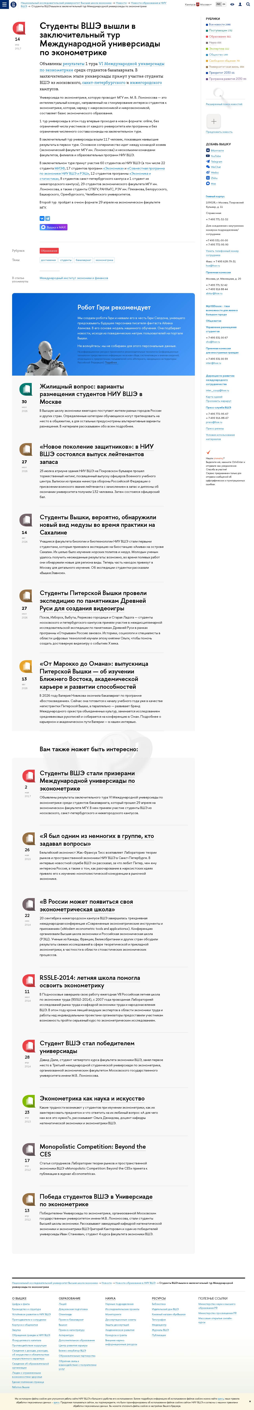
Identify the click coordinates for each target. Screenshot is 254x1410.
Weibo (215, 172)
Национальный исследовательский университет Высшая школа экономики (55, 1283)
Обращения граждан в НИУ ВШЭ (31, 1335)
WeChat (216, 167)
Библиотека (158, 1304)
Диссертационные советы (120, 1319)
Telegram (216, 161)
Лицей (62, 1304)
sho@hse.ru (213, 341)
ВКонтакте (217, 150)
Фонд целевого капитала (26, 1340)
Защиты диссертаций (117, 1324)
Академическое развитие (120, 1330)
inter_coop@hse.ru (217, 390)
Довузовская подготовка (73, 1309)
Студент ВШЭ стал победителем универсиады (87, 1047)
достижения (48, 260)
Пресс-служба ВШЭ (218, 407)
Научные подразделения (119, 1304)
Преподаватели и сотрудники (29, 1319)
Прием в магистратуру (72, 1330)
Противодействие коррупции (29, 1345)
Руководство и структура (26, 1309)
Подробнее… (112, 362)
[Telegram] (47, 218)
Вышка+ (63, 1324)
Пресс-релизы (215, 428)
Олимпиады (65, 1314)
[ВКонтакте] (42, 218)
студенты (65, 260)
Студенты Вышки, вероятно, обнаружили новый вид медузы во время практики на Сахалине (98, 525)
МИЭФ (60, 168)
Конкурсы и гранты (116, 1335)
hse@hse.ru (213, 265)
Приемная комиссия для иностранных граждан (222, 350)
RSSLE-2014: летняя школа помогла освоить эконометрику (90, 981)
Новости (107, 1283)
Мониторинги (113, 1314)
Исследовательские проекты (122, 1309)
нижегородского (146, 82)
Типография (159, 1319)
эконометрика (104, 260)
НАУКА (110, 1298)
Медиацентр (159, 1324)
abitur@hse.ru (214, 293)
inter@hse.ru (213, 363)
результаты (74, 63)
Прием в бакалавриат (71, 1319)
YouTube (216, 156)
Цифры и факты (21, 1304)
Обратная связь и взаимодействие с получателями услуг (77, 1365)
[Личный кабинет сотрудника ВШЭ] (240, 4)
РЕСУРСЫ (159, 1298)
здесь (221, 1398)
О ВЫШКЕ (19, 1298)
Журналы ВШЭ (160, 1330)
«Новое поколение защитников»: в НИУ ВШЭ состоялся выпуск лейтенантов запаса (97, 454)
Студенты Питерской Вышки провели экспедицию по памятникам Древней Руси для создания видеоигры (93, 600)
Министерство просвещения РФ (217, 1313)
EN (224, 4)
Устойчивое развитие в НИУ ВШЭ (31, 1314)
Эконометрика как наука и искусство (92, 1098)
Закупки (16, 1330)
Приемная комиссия (218, 272)
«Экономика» (113, 168)
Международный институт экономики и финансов (74, 278)
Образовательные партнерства (77, 1355)
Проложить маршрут (218, 401)
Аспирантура (66, 1335)
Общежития (213, 320)
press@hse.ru (214, 422)
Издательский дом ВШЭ (165, 1309)
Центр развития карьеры (73, 1345)
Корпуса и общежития (25, 1324)
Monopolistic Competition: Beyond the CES (93, 1150)
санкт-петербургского (103, 82)
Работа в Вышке (21, 1387)
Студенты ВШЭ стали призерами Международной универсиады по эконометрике (87, 780)
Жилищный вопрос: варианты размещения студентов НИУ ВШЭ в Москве (91, 394)
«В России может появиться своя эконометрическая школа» (86, 905)
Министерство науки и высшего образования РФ (217, 1306)
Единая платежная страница (28, 1382)
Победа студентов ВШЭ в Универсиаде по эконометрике (96, 1200)
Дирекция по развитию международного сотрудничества (220, 380)
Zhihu (214, 178)
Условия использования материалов (220, 437)
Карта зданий (214, 396)
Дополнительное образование (77, 1340)
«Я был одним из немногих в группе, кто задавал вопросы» (97, 839)
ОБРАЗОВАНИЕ (69, 1298)
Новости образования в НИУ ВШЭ (135, 1283)
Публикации (159, 1335)
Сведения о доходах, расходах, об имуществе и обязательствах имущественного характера (30, 1354)
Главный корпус (215, 196)
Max (213, 183)
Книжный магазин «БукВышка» (169, 1314)
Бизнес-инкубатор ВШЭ (72, 1350)
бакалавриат (83, 260)
